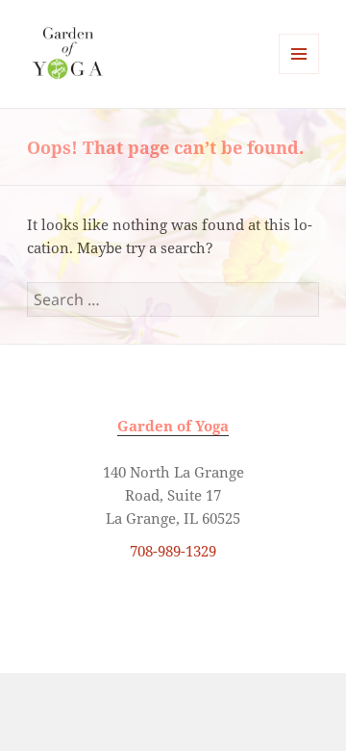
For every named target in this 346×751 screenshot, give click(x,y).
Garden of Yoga (173, 425)
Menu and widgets (299, 73)
